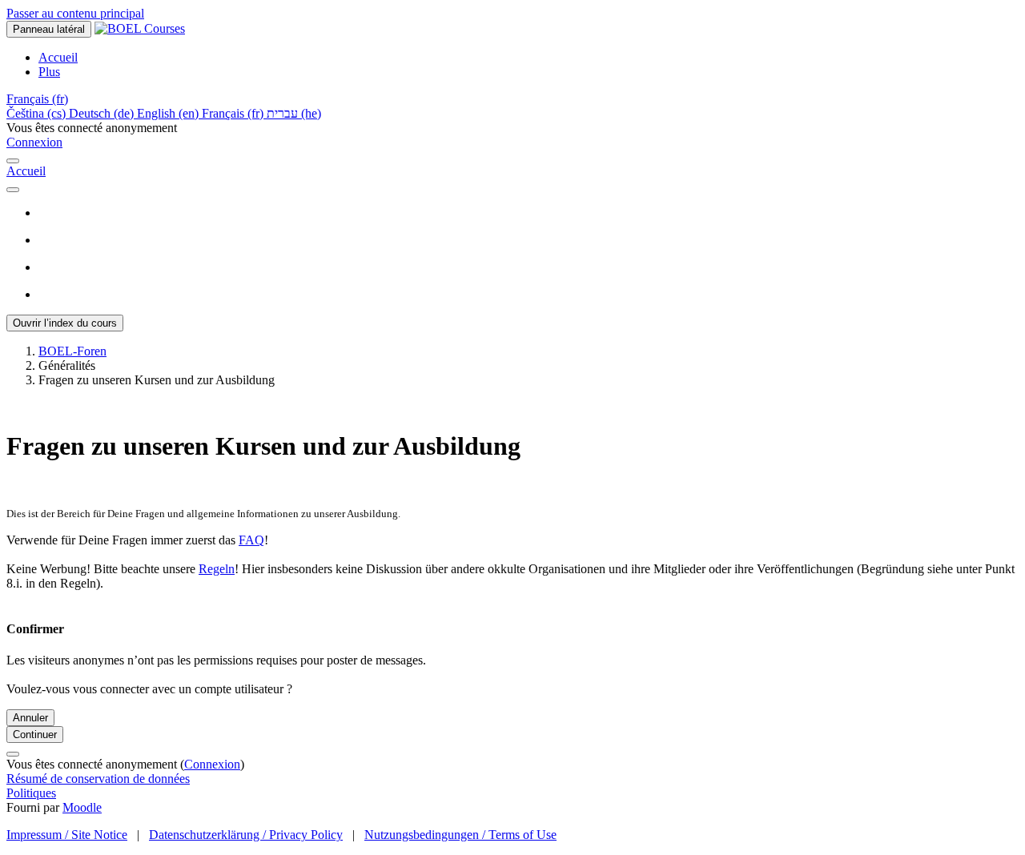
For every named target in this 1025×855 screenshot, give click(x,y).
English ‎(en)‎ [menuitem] (169, 113)
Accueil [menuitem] (58, 57)
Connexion (34, 142)
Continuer (35, 735)
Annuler (30, 718)
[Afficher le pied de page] (12, 754)
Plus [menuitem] (49, 71)
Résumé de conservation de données (98, 778)
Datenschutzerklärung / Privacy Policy (246, 834)
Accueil (26, 171)
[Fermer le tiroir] (12, 161)
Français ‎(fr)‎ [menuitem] (234, 113)
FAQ (251, 540)
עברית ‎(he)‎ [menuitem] (294, 113)
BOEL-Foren (72, 351)
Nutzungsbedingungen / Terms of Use (460, 834)
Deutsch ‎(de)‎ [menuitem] (103, 113)
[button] (37, 99)
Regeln (217, 569)
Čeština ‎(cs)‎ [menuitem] (37, 113)
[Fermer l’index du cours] (12, 189)
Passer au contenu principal (75, 13)
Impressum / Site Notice (66, 834)
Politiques (31, 793)
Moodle (82, 807)
